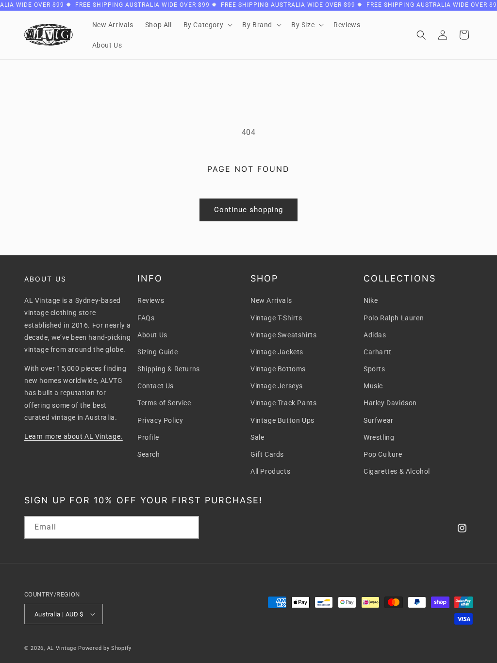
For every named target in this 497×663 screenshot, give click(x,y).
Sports (374, 369)
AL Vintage (62, 648)
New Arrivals (271, 300)
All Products (270, 471)
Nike (371, 300)
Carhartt (378, 352)
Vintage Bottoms (278, 369)
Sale (257, 437)
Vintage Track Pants (283, 403)
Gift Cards (267, 454)
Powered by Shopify (105, 648)
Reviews (150, 300)
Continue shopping (248, 209)
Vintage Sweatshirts (283, 335)
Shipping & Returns (168, 369)
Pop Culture (383, 454)
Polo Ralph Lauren (394, 318)
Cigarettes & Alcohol (397, 471)
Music (373, 386)
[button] (207, 25)
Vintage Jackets (276, 352)
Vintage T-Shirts (276, 318)
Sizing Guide (157, 352)
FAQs (145, 318)
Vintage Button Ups (282, 420)
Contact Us (155, 386)
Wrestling (379, 437)
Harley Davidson (390, 403)
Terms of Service (164, 403)
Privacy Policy (160, 420)
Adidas (375, 335)
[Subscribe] (188, 527)
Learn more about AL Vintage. (73, 436)
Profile (148, 437)
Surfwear (379, 420)
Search (148, 454)
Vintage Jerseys (276, 386)
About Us (152, 335)
